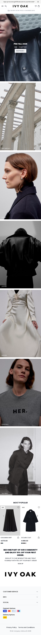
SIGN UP (20, 564)
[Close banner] (38, 1)
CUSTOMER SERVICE (10, 592)
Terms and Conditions (26, 627)
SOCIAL (6, 602)
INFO (4, 597)
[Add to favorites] (18, 507)
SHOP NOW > (20, 51)
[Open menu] (2, 6)
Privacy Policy (11, 627)
